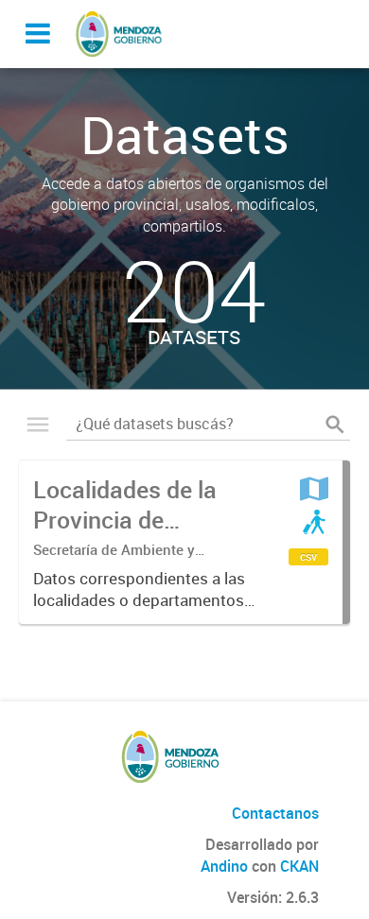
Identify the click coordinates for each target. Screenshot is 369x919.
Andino (224, 866)
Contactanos (275, 813)
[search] (335, 424)
